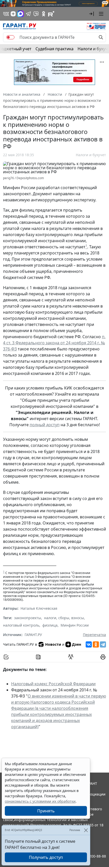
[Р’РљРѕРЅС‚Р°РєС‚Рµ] (89, 644)
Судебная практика (54, 49)
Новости (53, 644)
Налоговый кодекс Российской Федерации (53, 684)
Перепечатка (94, 634)
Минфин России (75, 625)
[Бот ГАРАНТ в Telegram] (36, 14)
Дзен (76, 644)
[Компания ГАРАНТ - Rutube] (51, 14)
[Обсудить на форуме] (71, 657)
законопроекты (27, 617)
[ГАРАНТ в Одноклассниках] (44, 14)
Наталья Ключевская (39, 608)
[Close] (85, 830)
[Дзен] (13, 13)
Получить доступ (46, 857)
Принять (46, 811)
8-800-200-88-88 (92, 856)
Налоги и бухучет (91, 154)
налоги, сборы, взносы (64, 617)
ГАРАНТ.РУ (33, 634)
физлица (50, 625)
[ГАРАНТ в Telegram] (28, 14)
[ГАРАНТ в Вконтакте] (6, 14)
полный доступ (45, 425)
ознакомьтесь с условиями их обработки (40, 801)
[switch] (10, 37)
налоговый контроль (21, 625)
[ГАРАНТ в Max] (20, 13)
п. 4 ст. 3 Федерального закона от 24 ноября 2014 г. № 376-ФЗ (54, 343)
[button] (91, 14)
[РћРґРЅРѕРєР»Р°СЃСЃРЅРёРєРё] (96, 644)
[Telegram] (103, 644)
